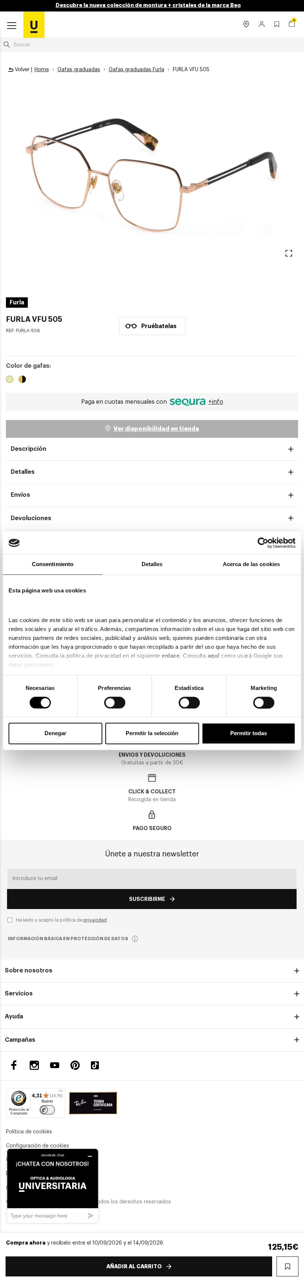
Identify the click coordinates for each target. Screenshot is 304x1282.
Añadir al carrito (134, 1266)
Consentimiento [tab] (52, 564)
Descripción (28, 449)
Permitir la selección (152, 733)
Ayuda (14, 1017)
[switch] (114, 702)
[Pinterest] (75, 1065)
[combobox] (152, 45)
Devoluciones (31, 518)
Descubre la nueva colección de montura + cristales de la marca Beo (148, 5)
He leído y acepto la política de (61, 920)
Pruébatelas (158, 326)
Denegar (55, 733)
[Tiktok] (97, 1065)
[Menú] (60, 1092)
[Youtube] (54, 1065)
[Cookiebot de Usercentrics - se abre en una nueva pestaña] (263, 542)
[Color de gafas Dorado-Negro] (22, 380)
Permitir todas (248, 733)
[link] (33, 24)
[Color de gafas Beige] (9, 380)
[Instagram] (34, 1065)
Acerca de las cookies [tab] (251, 564)
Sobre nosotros (28, 971)
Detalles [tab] (152, 564)
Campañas (20, 1040)
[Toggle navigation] (11, 26)
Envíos (20, 495)
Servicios (19, 994)
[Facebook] (14, 1065)
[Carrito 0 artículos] (291, 24)
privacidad (95, 920)
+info (215, 402)
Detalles (22, 472)
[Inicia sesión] (262, 25)
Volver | (22, 69)
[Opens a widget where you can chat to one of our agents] (52, 1186)
